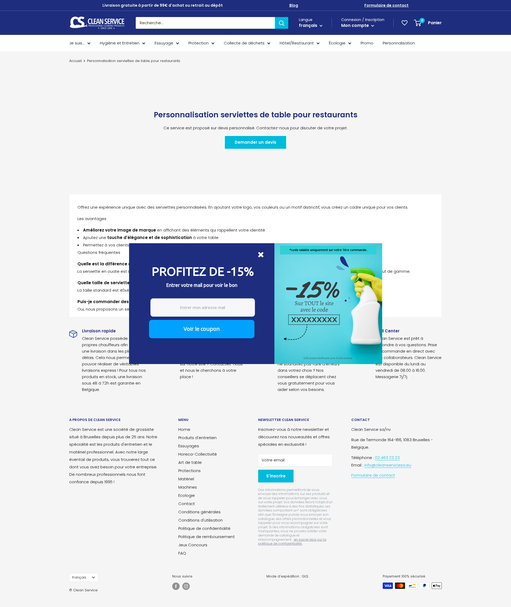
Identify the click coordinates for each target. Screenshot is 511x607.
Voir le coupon (202, 328)
